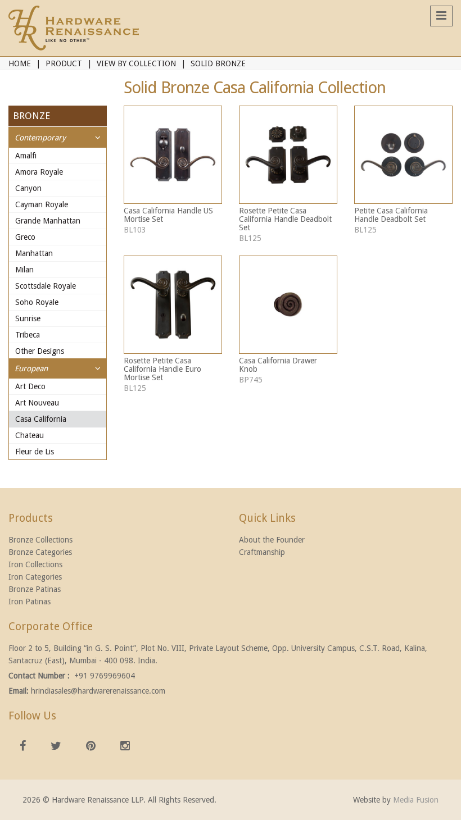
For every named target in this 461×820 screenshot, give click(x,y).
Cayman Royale (41, 204)
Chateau (29, 435)
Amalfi (26, 155)
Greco (25, 237)
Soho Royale (36, 302)
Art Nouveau (37, 402)
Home (19, 63)
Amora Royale (39, 171)
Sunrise (27, 318)
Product (64, 63)
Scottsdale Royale (45, 285)
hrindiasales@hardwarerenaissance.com (98, 690)
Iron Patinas (29, 601)
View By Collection (136, 63)
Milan (24, 269)
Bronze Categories (40, 552)
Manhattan (34, 253)
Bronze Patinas (34, 589)
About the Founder (272, 539)
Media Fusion (416, 799)
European (31, 368)
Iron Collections (35, 564)
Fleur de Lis (34, 451)
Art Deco (30, 386)
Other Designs (39, 351)
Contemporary (40, 137)
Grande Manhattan (47, 220)
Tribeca (27, 334)
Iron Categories (35, 576)
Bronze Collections (40, 539)
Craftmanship (262, 552)
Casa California (40, 418)
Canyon (28, 188)
